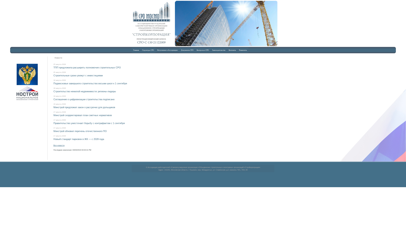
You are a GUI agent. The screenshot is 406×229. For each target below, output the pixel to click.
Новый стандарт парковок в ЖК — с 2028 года (78, 139)
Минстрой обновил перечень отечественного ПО (80, 131)
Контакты (232, 50)
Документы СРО (187, 50)
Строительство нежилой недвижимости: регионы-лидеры (84, 91)
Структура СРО (148, 50)
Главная (136, 50)
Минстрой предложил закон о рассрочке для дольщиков (84, 107)
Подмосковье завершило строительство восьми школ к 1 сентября (90, 83)
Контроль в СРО (203, 50)
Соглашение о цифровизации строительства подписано (84, 99)
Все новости (59, 145)
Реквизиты (243, 50)
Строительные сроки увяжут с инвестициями (78, 75)
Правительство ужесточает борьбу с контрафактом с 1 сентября (89, 123)
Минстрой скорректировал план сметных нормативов (82, 115)
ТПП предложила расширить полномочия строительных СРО (87, 67)
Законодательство (219, 50)
